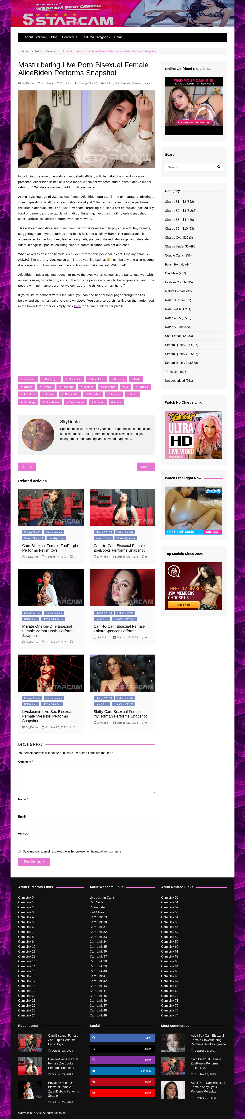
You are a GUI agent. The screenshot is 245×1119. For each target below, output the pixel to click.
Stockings (29, 402)
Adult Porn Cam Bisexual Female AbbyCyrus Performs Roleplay (208, 1087)
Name (23, 799)
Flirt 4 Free (97, 912)
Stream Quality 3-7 (52, 618)
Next (144, 466)
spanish (115, 394)
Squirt (133, 394)
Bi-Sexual (29, 379)
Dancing (119, 379)
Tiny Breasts (76, 402)
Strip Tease (52, 402)
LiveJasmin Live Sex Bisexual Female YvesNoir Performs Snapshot (47, 716)
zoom (117, 402)
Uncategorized (56, 538)
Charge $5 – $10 (176, 228)
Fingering (67, 386)
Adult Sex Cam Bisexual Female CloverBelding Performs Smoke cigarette (208, 1040)
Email (23, 816)
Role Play (29, 394)
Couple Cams (174, 255)
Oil (126, 386)
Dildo (137, 379)
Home (118, 37)
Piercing (143, 386)
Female (47, 386)
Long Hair (109, 386)
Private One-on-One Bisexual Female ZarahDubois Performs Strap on (48, 631)
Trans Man (172, 371)
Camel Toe (97, 379)
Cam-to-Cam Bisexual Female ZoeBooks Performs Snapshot (63, 1063)
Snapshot (94, 394)
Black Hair (75, 379)
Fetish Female (54, 532)
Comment (25, 761)
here (77, 306)
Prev (30, 466)
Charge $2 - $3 (88, 83)
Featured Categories (96, 37)
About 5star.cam (36, 37)
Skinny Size (71, 394)
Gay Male (171, 273)
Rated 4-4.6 (173, 309)
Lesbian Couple (176, 282)
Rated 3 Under (175, 300)
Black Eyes (51, 379)
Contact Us (69, 37)
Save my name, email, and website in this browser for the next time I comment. (72, 851)
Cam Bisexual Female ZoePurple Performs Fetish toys (63, 1040)
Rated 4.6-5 (106, 83)
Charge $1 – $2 (175, 201)
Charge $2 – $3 (175, 210)
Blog (54, 37)
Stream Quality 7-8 (177, 354)
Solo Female (122, 83)
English (28, 386)
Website (23, 834)
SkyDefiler (28, 83)
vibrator (99, 402)
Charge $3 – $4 (175, 219)
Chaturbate (97, 907)
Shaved (49, 394)
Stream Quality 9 (142, 83)
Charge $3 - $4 (32, 698)
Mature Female (175, 291)
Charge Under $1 (177, 246)
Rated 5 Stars (103, 538)
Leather (88, 386)
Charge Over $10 (176, 237)
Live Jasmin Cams (102, 897)
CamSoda (96, 902)
